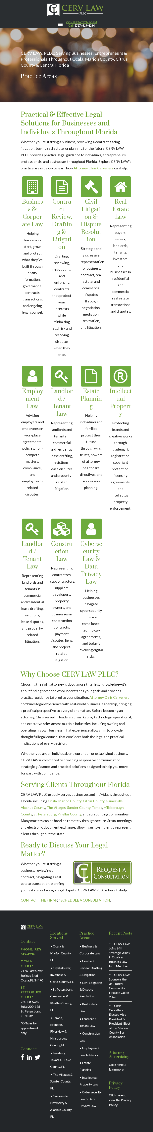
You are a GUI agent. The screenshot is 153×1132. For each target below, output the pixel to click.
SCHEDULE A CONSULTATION (85, 900)
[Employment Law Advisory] (32, 376)
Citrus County (93, 801)
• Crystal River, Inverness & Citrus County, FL (62, 974)
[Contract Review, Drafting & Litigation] (62, 187)
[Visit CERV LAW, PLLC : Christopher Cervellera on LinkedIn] (29, 1058)
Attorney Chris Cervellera (94, 168)
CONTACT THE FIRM (38, 900)
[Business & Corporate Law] (32, 187)
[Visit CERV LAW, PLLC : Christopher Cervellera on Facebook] (22, 1058)
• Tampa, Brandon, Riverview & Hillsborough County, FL (59, 1031)
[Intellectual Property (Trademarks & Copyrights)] (120, 376)
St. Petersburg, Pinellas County (57, 814)
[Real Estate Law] (120, 187)
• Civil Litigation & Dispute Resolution (90, 989)
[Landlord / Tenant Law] (62, 376)
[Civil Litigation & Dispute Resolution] (91, 187)
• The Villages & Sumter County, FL (61, 1081)
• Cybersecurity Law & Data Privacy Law (90, 1099)
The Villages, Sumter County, (69, 807)
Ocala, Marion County (64, 801)
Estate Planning (91, 399)
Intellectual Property (121, 403)
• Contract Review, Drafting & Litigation (90, 968)
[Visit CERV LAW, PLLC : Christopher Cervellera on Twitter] (37, 1058)
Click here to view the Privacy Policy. (120, 1100)
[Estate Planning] (91, 376)
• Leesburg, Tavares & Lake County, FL (60, 1060)
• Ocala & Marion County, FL (60, 953)
